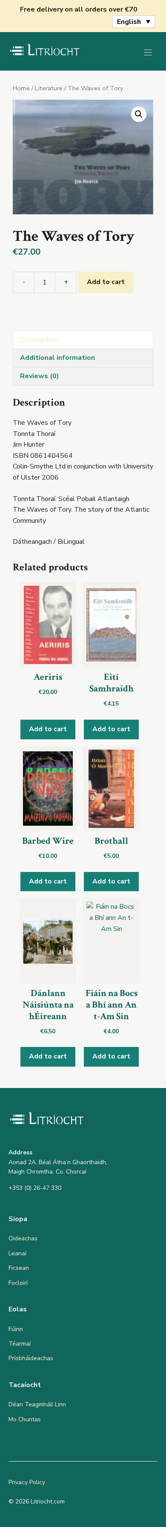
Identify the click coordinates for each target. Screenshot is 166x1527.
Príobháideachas (31, 1358)
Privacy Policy (27, 1482)
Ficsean (19, 1268)
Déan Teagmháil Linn (37, 1404)
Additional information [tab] (57, 357)
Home (21, 88)
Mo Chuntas (25, 1419)
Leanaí (17, 1253)
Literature (49, 88)
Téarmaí (20, 1344)
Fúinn (16, 1329)
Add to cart (106, 282)
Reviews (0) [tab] (39, 376)
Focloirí (18, 1283)
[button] (138, 114)
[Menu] (147, 52)
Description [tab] (39, 339)
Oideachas (23, 1238)
